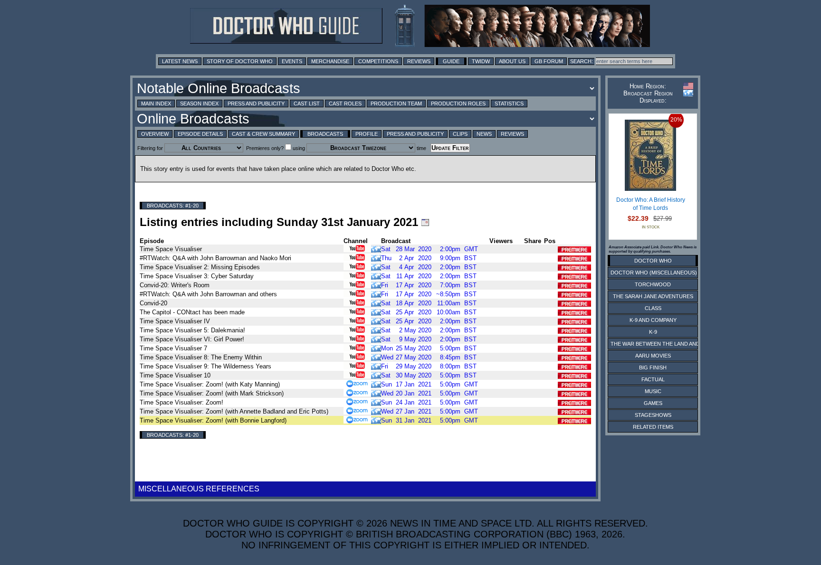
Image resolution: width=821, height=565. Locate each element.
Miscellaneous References (198, 489)
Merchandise (330, 61)
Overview (155, 134)
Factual (653, 379)
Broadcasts (325, 134)
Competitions (378, 61)
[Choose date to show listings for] (425, 222)
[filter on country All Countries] (376, 248)
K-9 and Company (653, 320)
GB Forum (549, 61)
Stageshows (653, 415)
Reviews (418, 61)
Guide (451, 61)
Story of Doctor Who (240, 61)
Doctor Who (653, 261)
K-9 (653, 332)
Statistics (509, 103)
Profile (366, 134)
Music (653, 391)
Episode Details (200, 134)
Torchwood (653, 284)
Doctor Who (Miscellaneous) (654, 272)
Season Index (199, 103)
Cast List (307, 103)
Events (292, 61)
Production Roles (458, 103)
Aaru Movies (653, 355)
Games (653, 403)
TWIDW (481, 61)
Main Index (156, 103)
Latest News (180, 61)
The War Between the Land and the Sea (667, 344)
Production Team (396, 103)
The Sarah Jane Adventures (653, 296)
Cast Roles (345, 103)
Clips (460, 134)
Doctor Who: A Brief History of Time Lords (650, 204)
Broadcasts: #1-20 (173, 205)
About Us (512, 61)
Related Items (653, 427)
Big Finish (653, 367)
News (484, 134)
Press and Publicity (256, 103)
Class (653, 308)
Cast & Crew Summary (263, 134)
